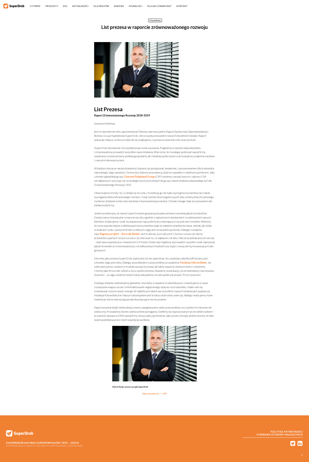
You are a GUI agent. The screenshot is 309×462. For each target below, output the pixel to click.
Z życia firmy (155, 20)
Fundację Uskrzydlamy (193, 262)
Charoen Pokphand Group (139, 176)
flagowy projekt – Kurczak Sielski (120, 233)
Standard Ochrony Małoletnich (280, 434)
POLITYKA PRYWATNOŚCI (286, 431)
